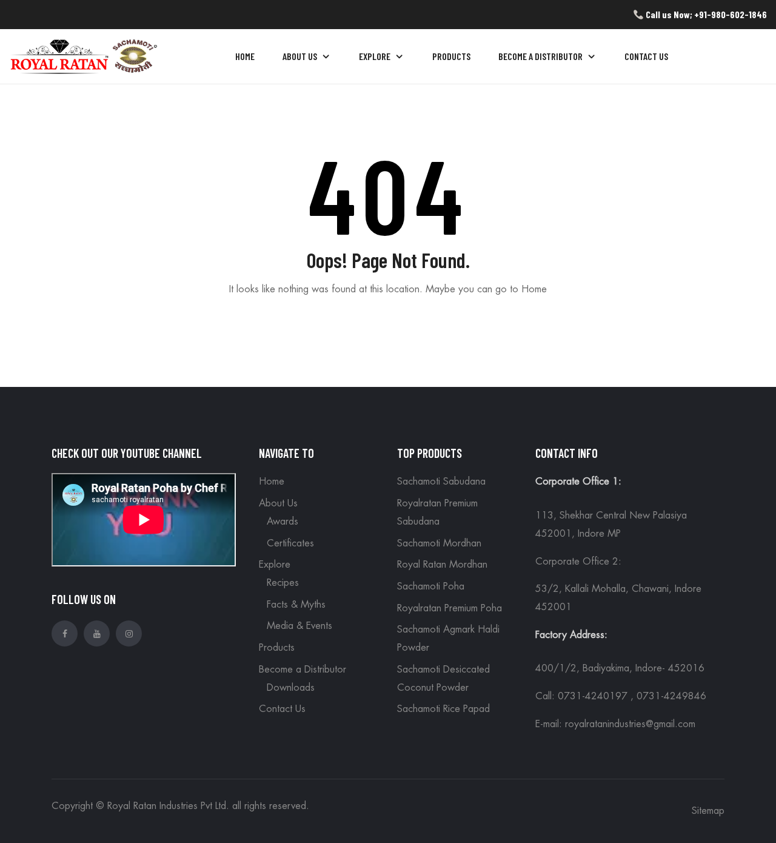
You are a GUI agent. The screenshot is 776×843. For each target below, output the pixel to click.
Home (271, 481)
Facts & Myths (296, 605)
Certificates (290, 543)
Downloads (291, 688)
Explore (274, 564)
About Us (278, 503)
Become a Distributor (302, 669)
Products (277, 648)
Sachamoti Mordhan (439, 543)
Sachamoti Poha (430, 586)
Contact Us (282, 709)
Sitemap (708, 811)
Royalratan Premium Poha (449, 608)
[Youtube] (97, 633)
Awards (282, 521)
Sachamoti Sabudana (441, 481)
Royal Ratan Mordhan (442, 564)
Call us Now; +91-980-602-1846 (705, 14)
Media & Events (299, 626)
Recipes (283, 583)
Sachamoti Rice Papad (443, 709)
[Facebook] (65, 633)
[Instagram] (129, 633)
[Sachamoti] (85, 55)
